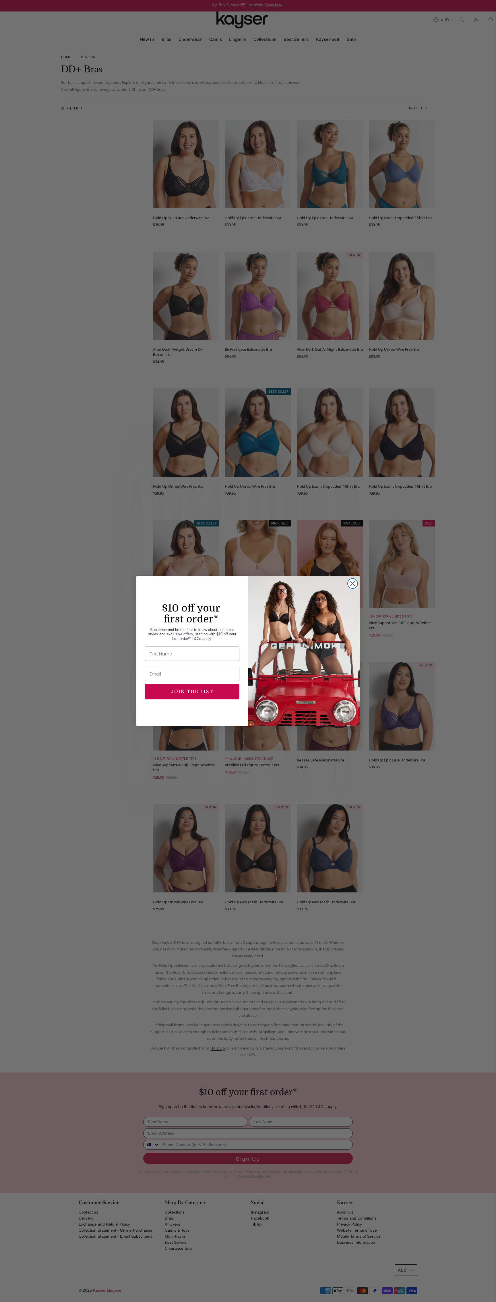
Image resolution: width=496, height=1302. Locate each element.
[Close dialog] (353, 583)
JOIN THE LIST (192, 691)
